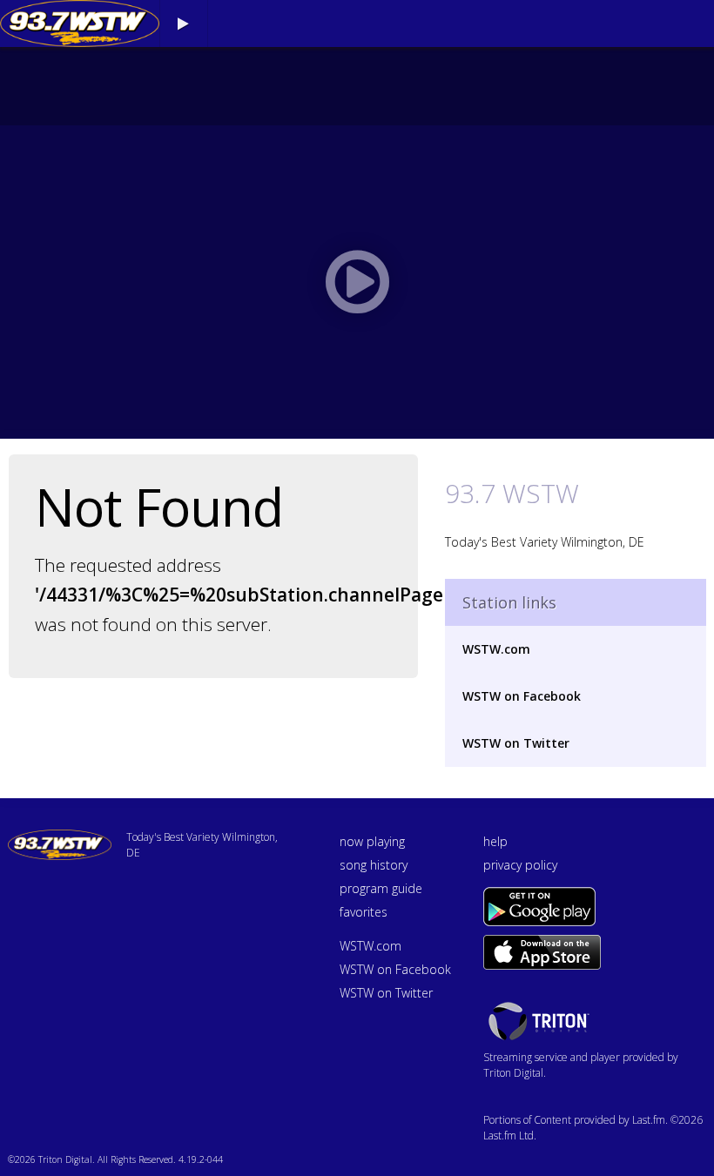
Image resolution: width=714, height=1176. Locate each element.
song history (374, 865)
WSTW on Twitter (515, 743)
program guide (381, 888)
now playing (372, 841)
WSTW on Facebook (521, 696)
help (495, 841)
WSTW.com (496, 649)
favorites (363, 912)
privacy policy (520, 865)
